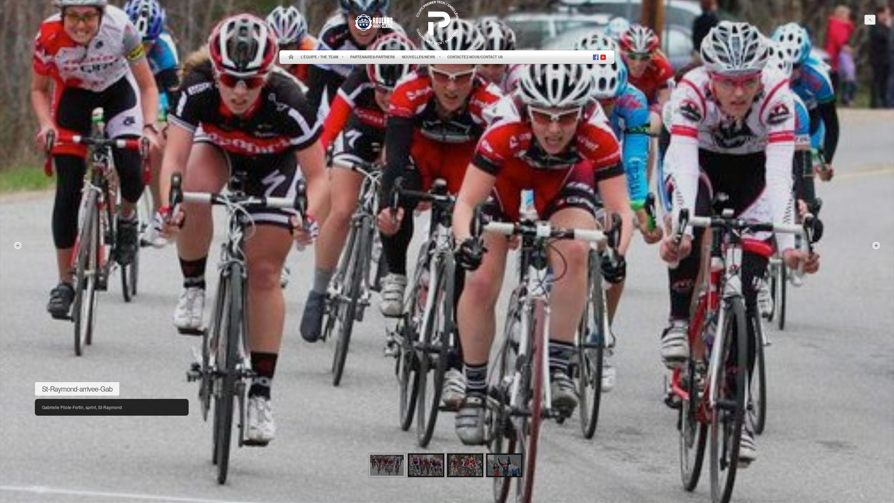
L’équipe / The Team (317, 57)
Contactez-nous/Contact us (475, 56)
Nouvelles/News (416, 57)
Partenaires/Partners (372, 56)
